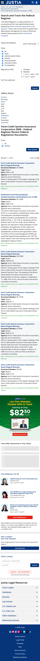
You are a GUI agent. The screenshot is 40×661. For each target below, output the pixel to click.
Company (20, 643)
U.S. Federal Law (9, 606)
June (2, 109)
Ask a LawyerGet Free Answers (8, 537)
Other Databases (9, 615)
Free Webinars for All (10, 474)
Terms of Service (20, 650)
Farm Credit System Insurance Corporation (14, 10)
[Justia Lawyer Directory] (30, 632)
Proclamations (9, 65)
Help (20, 647)
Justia (3, 7)
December (4, 122)
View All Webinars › (20, 517)
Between (26, 72)
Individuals (6, 592)
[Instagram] (18, 632)
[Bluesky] (24, 632)
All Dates (26, 69)
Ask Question (20, 548)
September (5, 115)
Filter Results (32, 150)
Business (6, 597)
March (3, 102)
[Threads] (21, 632)
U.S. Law (8, 7)
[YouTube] (13, 632)
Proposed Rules (10, 61)
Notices (7, 58)
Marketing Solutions (10, 620)
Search (35, 88)
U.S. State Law (8, 611)
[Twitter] (27, 632)
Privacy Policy (20, 654)
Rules (6, 54)
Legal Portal (20, 640)
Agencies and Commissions (9, 9)
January (4, 97)
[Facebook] (16, 632)
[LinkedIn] (10, 632)
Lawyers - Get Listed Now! (20, 572)
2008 (30, 10)
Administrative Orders (12, 56)
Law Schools (7, 601)
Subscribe (33, 158)
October (4, 118)
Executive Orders (10, 63)
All (5, 51)
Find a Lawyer (7, 556)
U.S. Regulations (18, 7)
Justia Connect (20, 636)
